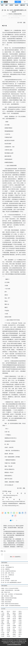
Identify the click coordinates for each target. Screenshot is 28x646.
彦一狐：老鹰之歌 (5, 565)
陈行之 (8, 611)
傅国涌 (20, 613)
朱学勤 (2, 634)
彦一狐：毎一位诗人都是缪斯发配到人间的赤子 (11, 582)
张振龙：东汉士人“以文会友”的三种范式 (9, 588)
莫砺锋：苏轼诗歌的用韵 (6, 599)
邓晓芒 (14, 622)
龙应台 (20, 611)
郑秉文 (14, 634)
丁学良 (2, 613)
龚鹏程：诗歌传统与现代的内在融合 (9, 598)
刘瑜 (2, 630)
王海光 (20, 620)
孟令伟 (14, 627)
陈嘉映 (2, 615)
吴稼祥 (20, 630)
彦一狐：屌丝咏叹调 (5, 578)
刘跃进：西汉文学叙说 (6, 601)
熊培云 (20, 625)
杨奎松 (14, 620)
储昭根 (14, 630)
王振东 (20, 623)
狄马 (2, 625)
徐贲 (2, 616)
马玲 (14, 623)
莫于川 (20, 634)
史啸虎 (14, 625)
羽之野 (2, 636)
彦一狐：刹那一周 (5, 576)
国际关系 (22, 5)
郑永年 (14, 611)
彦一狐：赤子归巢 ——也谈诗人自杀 (9, 580)
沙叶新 (20, 629)
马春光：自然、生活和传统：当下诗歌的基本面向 (11, 594)
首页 (2, 5)
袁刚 (8, 632)
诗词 (10, 497)
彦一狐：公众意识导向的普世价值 (8, 571)
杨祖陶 (20, 616)
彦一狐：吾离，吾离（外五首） (8, 573)
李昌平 (2, 620)
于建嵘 (14, 615)
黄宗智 (8, 615)
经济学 (11, 5)
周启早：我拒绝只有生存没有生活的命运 (9, 603)
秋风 (2, 627)
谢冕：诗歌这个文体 (5, 592)
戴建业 (20, 618)
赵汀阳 (14, 618)
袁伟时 (8, 625)
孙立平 (14, 636)
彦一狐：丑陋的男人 (5, 569)
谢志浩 (8, 636)
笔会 (7, 497)
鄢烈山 (14, 613)
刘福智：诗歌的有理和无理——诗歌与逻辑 (10, 590)
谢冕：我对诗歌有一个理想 (7, 596)
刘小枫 (8, 627)
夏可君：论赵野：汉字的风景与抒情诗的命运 (10, 605)
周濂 (2, 622)
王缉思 (20, 622)
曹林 (8, 613)
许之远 (2, 632)
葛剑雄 (8, 630)
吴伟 (14, 629)
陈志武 (20, 615)
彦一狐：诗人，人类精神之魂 (7, 574)
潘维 (8, 634)
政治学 (16, 5)
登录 (13, 556)
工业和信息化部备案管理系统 (14, 644)
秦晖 (2, 611)
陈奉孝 (2, 623)
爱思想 (4, 2)
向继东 (8, 618)
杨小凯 (14, 632)
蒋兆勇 (8, 629)
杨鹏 (8, 622)
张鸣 (8, 620)
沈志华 (2, 618)
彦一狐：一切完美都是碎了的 (7, 567)
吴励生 (20, 632)
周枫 (2, 629)
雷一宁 (20, 627)
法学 (6, 5)
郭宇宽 (8, 616)
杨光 (20, 636)
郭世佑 (8, 623)
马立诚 (14, 616)
